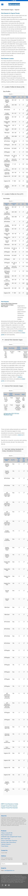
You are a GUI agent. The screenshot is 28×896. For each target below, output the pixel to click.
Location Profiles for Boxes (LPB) (14, 87)
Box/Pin (13, 459)
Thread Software (4, 846)
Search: (11, 94)
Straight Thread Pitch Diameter (9, 806)
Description (17, 394)
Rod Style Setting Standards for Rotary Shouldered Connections (12, 450)
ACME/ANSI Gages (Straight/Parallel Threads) (11, 836)
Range (5, 348)
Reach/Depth (11, 348)
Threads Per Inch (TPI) (18, 460)
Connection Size (13, 97)
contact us (20, 435)
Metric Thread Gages (5, 838)
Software (20, 330)
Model (23, 394)
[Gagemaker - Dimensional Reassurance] (14, 4)
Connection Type (6, 97)
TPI (19, 97)
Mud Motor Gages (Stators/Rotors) (8, 842)
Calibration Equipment (6, 844)
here (22, 882)
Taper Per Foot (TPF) (23, 460)
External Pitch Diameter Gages (14, 386)
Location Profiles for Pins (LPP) (14, 194)
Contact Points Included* (19, 348)
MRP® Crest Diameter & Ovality (9, 804)
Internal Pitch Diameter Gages (14, 340)
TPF (23, 97)
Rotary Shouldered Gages (6, 834)
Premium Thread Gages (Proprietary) (9, 840)
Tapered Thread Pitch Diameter (9, 807)
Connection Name (6, 460)
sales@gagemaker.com (9, 870)
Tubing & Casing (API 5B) (6, 832)
